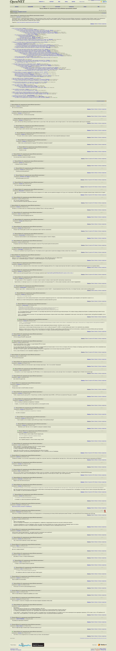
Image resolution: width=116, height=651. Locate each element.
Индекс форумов (94, 638)
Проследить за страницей (15, 649)
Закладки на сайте (14, 648)
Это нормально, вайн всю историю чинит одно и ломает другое (31, 87)
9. (12, 262)
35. (12, 477)
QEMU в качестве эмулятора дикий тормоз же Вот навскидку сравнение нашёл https (31, 51)
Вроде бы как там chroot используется (22, 74)
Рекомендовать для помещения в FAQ (85, 638)
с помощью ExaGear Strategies (23, 35)
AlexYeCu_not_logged (36, 37)
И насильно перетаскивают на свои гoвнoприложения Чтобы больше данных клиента (33, 45)
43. (18, 146)
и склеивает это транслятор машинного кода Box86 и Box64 (28, 76)
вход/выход (71, 6)
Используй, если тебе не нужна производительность (25, 90)
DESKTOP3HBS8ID (30, 95)
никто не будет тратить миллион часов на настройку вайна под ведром (33, 31)
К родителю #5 (91, 231)
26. (12, 553)
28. (12, 583)
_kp (47, 40)
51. (14, 189)
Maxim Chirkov (103, 648)
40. (12, 537)
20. (11, 529)
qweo (32, 56)
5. (10, 205)
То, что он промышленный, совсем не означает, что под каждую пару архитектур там (40, 54)
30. (16, 132)
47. (14, 494)
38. (12, 226)
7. (13, 118)
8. (10, 354)
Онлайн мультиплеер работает (25, 36)
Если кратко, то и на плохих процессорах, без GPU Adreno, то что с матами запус (32, 61)
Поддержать (98, 649)
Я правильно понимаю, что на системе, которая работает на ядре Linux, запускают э (28, 72)
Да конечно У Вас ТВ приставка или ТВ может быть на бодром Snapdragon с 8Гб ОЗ (30, 93)
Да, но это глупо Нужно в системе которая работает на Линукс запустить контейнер (30, 73)
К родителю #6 (91, 274)
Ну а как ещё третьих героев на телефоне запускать (25, 34)
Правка (96, 23)
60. (11, 624)
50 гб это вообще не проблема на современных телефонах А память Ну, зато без (32, 65)
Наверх (96, 109)
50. (15, 567)
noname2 (31, 78)
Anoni (19, 213)
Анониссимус (52, 45)
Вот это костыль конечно (17, 28)
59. (12, 604)
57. (12, 443)
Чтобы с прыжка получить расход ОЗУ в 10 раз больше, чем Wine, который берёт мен (31, 64)
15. (11, 455)
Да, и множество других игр (20, 62)
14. (11, 382)
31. (15, 168)
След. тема (104, 638)
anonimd (49, 64)
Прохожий (51, 39)
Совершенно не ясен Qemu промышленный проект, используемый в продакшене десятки (38, 53)
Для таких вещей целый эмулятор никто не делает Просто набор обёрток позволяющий (31, 75)
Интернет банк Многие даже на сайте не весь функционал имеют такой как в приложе (31, 44)
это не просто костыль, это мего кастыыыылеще (24, 29)
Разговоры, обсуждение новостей (19, 11)
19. (11, 510)
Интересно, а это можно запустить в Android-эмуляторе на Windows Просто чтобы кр (28, 42)
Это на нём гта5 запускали (18, 59)
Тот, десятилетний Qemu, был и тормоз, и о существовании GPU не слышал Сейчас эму (31, 57)
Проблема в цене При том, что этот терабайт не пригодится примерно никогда (39, 68)
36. (12, 333)
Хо (23, 59)
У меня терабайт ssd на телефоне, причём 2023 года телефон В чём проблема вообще (38, 67)
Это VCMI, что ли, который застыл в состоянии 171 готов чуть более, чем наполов (30, 97)
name (35, 85)
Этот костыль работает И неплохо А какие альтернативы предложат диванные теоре (30, 40)
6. (10, 254)
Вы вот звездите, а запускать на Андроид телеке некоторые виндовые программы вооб (29, 92)
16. (12, 212)
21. (15, 125)
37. (11, 597)
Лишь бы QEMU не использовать (19, 89)
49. (14, 560)
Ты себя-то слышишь (24, 66)
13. (14, 161)
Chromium (47, 79)
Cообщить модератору (102, 23)
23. (12, 469)
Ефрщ (25, 84)
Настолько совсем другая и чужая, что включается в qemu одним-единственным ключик (43, 55)
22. (12, 462)
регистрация (98, 0)
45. (15, 285)
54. (16, 416)
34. (14, 398)
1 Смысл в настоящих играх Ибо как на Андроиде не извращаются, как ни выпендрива (31, 80)
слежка (85, 6)
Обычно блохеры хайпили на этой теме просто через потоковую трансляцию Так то (30, 60)
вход (95, 0)
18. (12, 375)
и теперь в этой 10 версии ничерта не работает (26, 86)
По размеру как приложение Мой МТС (20, 95)
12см (47, 73)
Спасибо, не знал (30, 33)
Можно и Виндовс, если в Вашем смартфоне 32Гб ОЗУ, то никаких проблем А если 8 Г (31, 70)
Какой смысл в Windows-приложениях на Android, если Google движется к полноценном (29, 79)
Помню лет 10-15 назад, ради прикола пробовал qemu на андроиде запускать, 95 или (28, 49)
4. (12, 111)
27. (11, 576)
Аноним (24, 28)
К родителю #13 (91, 179)
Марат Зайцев (41, 96)
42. (14, 182)
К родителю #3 (91, 158)
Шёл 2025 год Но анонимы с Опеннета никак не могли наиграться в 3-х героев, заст (32, 39)
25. (11, 544)
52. (15, 407)
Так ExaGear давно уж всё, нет (25, 37)
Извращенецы (20, 43)
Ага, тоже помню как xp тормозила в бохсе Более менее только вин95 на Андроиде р (31, 50)
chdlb (36, 86)
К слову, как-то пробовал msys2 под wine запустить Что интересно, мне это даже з (30, 47)
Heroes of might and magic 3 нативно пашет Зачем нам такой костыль (25, 96)
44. (14, 233)
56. (12, 240)
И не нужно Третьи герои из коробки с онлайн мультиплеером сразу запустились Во (37, 32)
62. (17, 423)
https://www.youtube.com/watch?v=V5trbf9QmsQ (22, 506)
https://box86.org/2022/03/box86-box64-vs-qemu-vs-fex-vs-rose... (60, 272)
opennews (18, 16)
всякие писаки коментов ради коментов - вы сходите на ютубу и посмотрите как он (28, 82)
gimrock (30, 35)
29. (11, 590)
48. (14, 219)
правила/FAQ (30, 6)
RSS (98, 6)
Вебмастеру (103, 649)
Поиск (81, 1)
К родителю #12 (91, 186)
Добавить (93, 649)
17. (11, 503)
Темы (98, 638)
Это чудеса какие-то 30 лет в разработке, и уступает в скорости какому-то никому (32, 52)
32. (15, 175)
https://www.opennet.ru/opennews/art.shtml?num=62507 (28, 22)
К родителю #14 (91, 452)
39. (11, 617)
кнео (27, 62)
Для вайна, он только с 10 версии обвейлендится (24, 85)
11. (12, 269)
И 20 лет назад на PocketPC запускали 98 (23, 56)
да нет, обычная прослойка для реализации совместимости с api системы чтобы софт (33, 30)
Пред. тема (100, 638)
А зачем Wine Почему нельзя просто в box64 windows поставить (24, 63)
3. (10, 104)
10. (12, 361)
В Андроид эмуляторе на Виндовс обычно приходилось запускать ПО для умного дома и (31, 46)
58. (12, 517)
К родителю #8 (91, 380)
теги (83, 1)
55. (12, 197)
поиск (44, 6)
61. (17, 303)
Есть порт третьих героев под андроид (24, 38)
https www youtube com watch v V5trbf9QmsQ (21, 78)
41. (17, 139)
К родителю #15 (91, 491)
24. (12, 391)
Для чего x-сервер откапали (18, 84)
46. (12, 484)
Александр (48, 47)
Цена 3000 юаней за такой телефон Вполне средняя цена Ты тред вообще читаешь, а (43, 69)
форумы (16, 6)
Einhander (32, 74)
